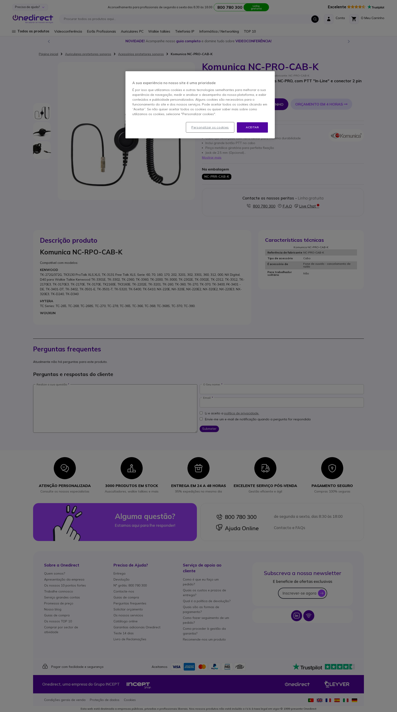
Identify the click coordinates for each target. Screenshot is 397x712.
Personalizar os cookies (210, 127)
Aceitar (252, 127)
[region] (200, 104)
